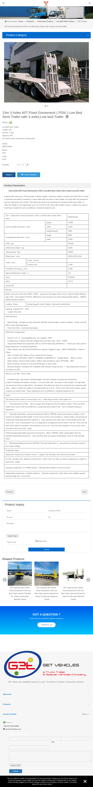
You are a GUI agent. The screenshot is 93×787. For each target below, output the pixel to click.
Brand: (4, 150)
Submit (46, 549)
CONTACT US (46, 625)
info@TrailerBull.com (13, 729)
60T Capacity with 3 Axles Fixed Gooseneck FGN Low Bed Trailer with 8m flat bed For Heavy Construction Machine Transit (20, 593)
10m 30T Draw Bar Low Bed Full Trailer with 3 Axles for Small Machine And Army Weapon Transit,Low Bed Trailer (73, 593)
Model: (5, 144)
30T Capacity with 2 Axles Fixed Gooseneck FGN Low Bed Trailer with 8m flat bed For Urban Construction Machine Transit (47, 593)
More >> (85, 714)
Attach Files (12, 536)
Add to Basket (30, 175)
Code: (4, 156)
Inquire (9, 175)
